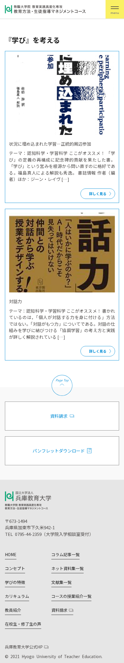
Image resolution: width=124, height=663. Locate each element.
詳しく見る (97, 193)
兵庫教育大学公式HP (24, 647)
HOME (10, 554)
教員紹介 (13, 610)
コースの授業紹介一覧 (71, 596)
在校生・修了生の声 (23, 624)
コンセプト (15, 568)
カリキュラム (17, 596)
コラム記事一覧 (65, 554)
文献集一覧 (61, 582)
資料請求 (58, 416)
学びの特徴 (15, 582)
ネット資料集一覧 (67, 568)
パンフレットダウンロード (59, 451)
